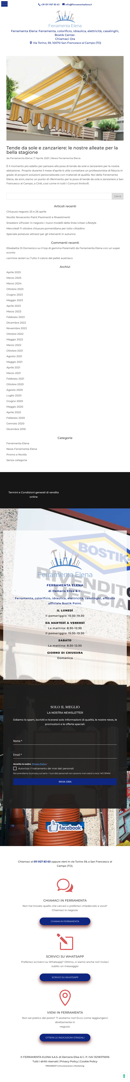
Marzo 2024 (13, 283)
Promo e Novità (16, 454)
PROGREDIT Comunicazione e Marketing (65, 1066)
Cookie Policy (88, 1061)
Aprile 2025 (13, 272)
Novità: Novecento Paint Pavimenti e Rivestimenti (38, 217)
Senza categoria (16, 460)
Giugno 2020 (14, 401)
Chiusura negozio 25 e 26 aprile (26, 211)
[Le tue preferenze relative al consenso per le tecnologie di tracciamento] (124, 1076)
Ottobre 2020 (15, 384)
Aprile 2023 (13, 305)
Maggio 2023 (14, 300)
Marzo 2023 (13, 311)
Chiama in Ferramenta (65, 921)
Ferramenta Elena (21, 158)
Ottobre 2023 (15, 289)
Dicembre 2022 (16, 322)
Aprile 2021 (13, 367)
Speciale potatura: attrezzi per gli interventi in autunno (41, 234)
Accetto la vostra (30, 764)
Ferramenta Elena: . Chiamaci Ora (65, 35)
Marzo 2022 (13, 345)
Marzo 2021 (13, 373)
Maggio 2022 (14, 339)
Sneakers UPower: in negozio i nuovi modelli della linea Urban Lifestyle (51, 222)
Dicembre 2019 (16, 429)
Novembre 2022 (16, 328)
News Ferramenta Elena (65, 158)
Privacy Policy (39, 764)
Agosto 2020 (14, 389)
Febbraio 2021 (15, 378)
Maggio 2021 (14, 361)
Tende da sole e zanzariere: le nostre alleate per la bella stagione (62, 150)
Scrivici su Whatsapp (65, 977)
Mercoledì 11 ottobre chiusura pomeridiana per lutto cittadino (45, 228)
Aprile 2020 (13, 412)
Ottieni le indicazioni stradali (65, 1037)
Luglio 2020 (13, 395)
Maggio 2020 (14, 406)
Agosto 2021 (14, 356)
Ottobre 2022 (15, 333)
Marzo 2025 (13, 277)
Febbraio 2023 (15, 317)
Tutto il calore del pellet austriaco (51, 258)
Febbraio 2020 (15, 417)
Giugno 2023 (14, 294)
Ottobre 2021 (14, 350)
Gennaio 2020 (15, 423)
